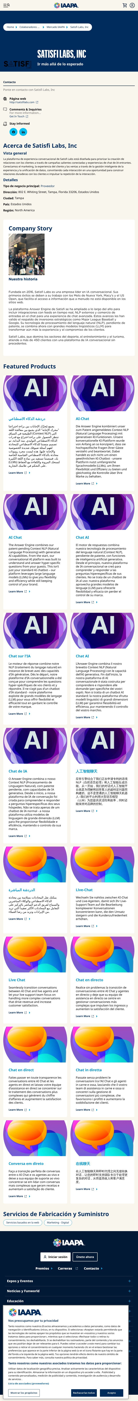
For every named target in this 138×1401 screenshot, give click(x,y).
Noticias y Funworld (23, 1291)
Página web (18, 98)
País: (6, 204)
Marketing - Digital (58, 1222)
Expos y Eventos (20, 1281)
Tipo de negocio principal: (21, 186)
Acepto (111, 1392)
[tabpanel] (68, 289)
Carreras (65, 1268)
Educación (15, 1301)
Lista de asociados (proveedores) (28, 1383)
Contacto (91, 1268)
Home (10, 27)
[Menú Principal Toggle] (6, 5)
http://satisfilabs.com (22, 102)
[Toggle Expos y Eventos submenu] (129, 1281)
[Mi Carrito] (125, 5)
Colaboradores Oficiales (30, 27)
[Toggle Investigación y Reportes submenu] (129, 1331)
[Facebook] (13, 132)
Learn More (16, 473)
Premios (42, 1268)
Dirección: (10, 192)
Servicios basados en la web (22, 1222)
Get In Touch (17, 116)
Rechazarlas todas (84, 1392)
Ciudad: (8, 198)
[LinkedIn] (23, 132)
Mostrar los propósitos (24, 1392)
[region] (66, 1352)
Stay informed (20, 123)
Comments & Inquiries (26, 109)
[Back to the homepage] (69, 1242)
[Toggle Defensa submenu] (129, 1321)
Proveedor (48, 186)
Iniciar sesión (57, 1257)
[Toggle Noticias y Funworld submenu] (129, 1291)
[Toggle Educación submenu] (129, 1301)
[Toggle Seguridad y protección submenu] (129, 1311)
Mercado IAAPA (56, 27)
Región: (8, 210)
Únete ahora (85, 1257)
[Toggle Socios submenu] (129, 1351)
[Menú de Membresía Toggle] (132, 5)
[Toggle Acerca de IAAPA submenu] (129, 1341)
